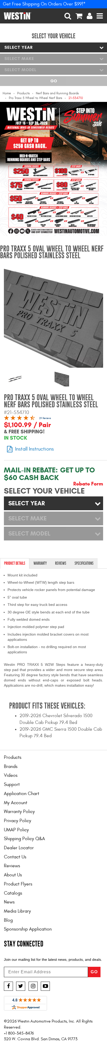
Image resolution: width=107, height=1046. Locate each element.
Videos (10, 775)
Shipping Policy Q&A (24, 838)
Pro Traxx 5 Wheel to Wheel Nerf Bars (35, 98)
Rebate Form (88, 484)
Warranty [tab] (40, 563)
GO (94, 972)
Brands (10, 766)
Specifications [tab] (84, 563)
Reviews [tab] (60, 563)
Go (53, 80)
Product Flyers (18, 884)
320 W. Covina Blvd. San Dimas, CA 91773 (40, 1039)
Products (23, 93)
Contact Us (15, 857)
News (9, 902)
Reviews (12, 866)
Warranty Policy (19, 811)
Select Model (20, 69)
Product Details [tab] (14, 563)
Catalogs (13, 893)
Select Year (18, 47)
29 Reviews (45, 418)
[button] (67, 16)
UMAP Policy (16, 830)
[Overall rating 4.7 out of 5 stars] (19, 419)
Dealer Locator (19, 848)
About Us (13, 875)
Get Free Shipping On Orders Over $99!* (44, 4)
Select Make (19, 58)
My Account (15, 802)
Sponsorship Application (28, 929)
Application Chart (21, 793)
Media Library (17, 911)
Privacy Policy (17, 820)
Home (7, 93)
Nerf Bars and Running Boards (57, 93)
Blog (8, 920)
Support (12, 784)
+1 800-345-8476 (19, 1033)
